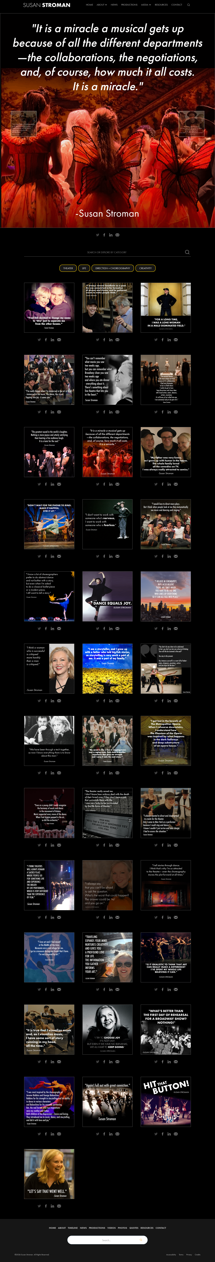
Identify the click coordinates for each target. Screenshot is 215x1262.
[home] (46, 4)
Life (84, 268)
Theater (68, 268)
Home (89, 4)
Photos (122, 1227)
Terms (181, 1254)
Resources (147, 1227)
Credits (197, 1254)
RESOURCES (161, 4)
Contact (176, 4)
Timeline (73, 1227)
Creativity (145, 268)
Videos (111, 1227)
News (114, 4)
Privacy (189, 1254)
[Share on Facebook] (104, 234)
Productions (129, 4)
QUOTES (133, 1227)
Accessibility (171, 1254)
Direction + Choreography (113, 268)
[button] (102, 5)
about (62, 1227)
